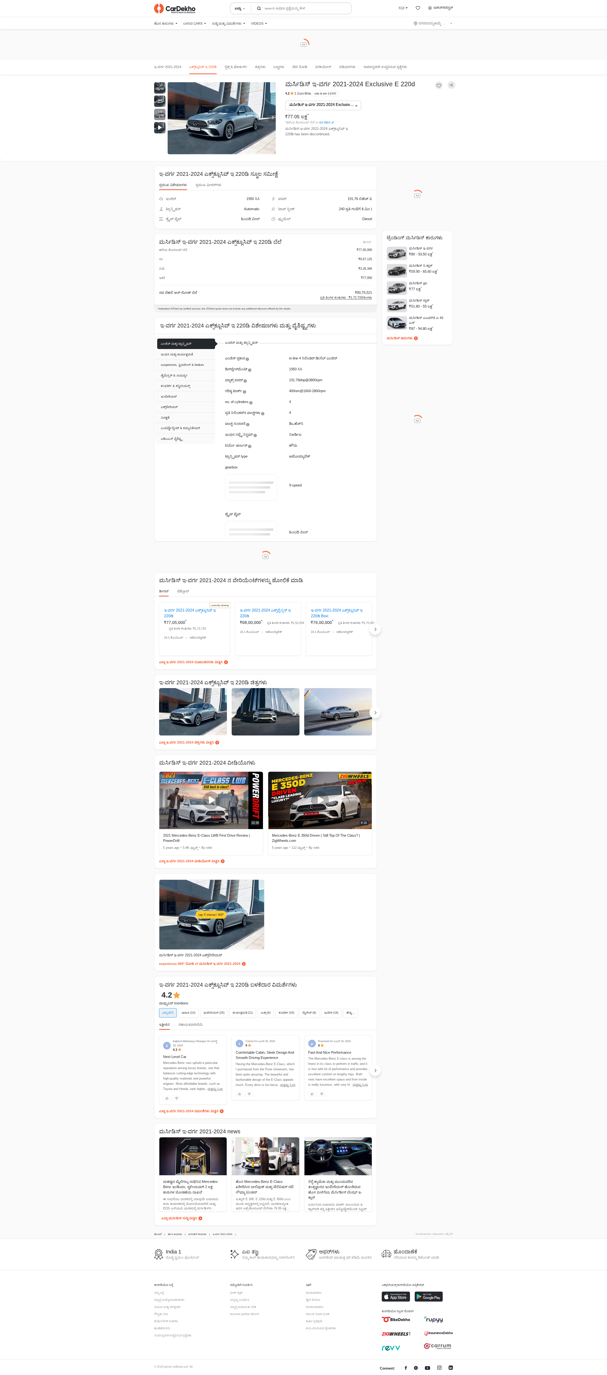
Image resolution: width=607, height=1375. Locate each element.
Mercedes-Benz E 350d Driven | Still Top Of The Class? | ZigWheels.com (316, 838)
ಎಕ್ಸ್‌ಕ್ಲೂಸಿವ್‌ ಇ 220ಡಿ (203, 67)
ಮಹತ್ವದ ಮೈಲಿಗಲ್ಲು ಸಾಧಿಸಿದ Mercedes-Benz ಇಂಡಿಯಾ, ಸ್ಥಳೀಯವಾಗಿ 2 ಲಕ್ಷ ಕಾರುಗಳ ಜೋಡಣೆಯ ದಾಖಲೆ (191, 1187)
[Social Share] (451, 85)
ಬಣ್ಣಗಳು (278, 67)
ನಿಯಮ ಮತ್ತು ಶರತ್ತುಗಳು (167, 1307)
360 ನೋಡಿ (299, 67)
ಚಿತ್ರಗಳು (260, 67)
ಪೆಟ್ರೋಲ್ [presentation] (183, 591)
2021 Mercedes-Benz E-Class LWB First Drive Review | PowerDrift (206, 838)
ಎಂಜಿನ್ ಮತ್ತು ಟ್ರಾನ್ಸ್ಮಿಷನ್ (176, 343)
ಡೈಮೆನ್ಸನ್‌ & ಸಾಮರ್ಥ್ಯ (174, 375)
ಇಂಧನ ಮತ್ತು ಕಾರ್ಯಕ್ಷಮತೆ (177, 354)
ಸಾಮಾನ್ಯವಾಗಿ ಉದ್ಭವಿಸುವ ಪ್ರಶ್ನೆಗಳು (385, 67)
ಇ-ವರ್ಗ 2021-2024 (167, 67)
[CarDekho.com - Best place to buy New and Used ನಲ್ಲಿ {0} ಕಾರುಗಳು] (174, 9)
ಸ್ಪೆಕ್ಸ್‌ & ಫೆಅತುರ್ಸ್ (236, 67)
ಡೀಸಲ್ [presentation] (164, 591)
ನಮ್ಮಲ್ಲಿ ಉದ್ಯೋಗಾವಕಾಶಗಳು (169, 1300)
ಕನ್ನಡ (402, 7)
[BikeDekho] (396, 1319)
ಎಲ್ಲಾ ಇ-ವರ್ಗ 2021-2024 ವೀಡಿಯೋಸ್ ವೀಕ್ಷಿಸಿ (189, 861)
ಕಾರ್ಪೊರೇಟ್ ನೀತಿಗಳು (166, 1321)
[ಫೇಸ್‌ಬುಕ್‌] (406, 1368)
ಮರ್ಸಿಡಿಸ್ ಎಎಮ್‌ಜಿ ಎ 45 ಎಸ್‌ (426, 320)
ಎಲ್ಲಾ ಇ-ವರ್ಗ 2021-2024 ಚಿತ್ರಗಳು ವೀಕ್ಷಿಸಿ (186, 742)
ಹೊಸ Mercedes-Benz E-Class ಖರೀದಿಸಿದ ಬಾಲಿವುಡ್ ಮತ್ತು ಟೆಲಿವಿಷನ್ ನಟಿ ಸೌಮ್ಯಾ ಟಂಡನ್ (265, 1187)
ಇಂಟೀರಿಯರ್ (169, 396)
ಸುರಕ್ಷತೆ (165, 417)
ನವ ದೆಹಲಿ (324, 122)
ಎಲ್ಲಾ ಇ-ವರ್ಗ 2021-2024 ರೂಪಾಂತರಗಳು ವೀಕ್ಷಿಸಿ (191, 662)
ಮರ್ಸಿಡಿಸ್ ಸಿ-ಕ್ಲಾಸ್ (420, 266)
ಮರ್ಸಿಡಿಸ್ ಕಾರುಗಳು (400, 338)
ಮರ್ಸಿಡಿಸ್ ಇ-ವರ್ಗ (421, 248)
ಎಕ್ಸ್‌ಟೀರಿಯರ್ (169, 407)
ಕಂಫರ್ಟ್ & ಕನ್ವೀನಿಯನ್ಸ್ (175, 386)
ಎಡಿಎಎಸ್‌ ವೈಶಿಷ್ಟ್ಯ (171, 438)
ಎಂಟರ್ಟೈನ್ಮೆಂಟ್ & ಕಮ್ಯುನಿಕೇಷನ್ (180, 428)
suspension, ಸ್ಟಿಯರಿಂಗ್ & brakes (182, 365)
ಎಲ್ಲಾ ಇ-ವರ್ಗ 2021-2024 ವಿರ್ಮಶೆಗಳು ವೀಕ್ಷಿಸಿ (188, 1111)
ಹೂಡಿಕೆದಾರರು (162, 1328)
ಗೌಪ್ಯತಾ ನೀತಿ (161, 1314)
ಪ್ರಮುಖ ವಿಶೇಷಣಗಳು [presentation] (173, 185)
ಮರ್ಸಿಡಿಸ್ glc (418, 283)
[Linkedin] (451, 1368)
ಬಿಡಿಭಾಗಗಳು (347, 67)
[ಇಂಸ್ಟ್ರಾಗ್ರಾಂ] (439, 1368)
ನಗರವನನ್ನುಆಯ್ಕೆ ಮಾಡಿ (433, 23)
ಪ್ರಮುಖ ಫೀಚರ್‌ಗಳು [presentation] (208, 185)
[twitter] (416, 1368)
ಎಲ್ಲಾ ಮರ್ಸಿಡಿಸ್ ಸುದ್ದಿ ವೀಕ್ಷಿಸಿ (179, 1218)
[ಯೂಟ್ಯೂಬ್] (427, 1368)
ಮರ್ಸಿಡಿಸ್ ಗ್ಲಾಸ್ (419, 300)
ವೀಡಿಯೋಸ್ (323, 67)
